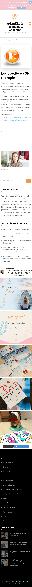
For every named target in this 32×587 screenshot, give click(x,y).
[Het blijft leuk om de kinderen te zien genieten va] (16, 427)
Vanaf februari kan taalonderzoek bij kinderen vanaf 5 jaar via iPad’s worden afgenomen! (17, 258)
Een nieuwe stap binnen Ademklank (16, 229)
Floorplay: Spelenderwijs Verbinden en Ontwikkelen (17, 242)
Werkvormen (7, 521)
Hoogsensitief (8, 480)
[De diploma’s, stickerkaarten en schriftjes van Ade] (16, 361)
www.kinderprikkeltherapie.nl (17, 120)
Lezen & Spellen (9, 485)
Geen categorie (8, 476)
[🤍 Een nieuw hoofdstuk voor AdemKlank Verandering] (16, 294)
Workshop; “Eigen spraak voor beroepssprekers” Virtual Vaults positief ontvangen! (14, 249)
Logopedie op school (10, 494)
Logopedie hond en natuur (12, 489)
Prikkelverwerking (9, 503)
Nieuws (5, 498)
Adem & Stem (8, 462)
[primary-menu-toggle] (30, 23)
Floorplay (6, 471)
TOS (4, 516)
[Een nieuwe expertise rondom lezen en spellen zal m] (16, 394)
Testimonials (7, 512)
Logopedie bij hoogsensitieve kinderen (20, 552)
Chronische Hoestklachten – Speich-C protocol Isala (16, 235)
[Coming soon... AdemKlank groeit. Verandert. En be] (16, 327)
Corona (5, 467)
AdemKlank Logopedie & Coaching (15, 27)
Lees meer (21, 8)
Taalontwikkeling (9, 507)
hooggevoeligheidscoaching (19, 117)
